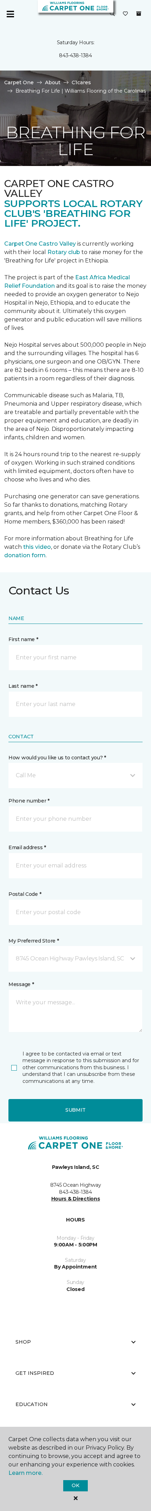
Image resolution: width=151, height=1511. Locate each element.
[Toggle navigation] (10, 14)
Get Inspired (34, 1373)
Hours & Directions (75, 1199)
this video (37, 547)
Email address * (27, 847)
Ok (75, 1485)
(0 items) (138, 13)
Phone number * (29, 800)
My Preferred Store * (33, 940)
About (52, 82)
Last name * (23, 686)
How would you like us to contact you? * (57, 757)
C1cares (81, 82)
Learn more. (25, 1473)
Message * (21, 984)
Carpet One (19, 82)
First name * (23, 639)
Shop (23, 1342)
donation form (25, 555)
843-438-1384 (75, 55)
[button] (112, 14)
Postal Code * (24, 894)
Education (31, 1404)
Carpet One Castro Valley (40, 243)
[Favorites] (125, 14)
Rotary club (63, 252)
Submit (75, 1110)
